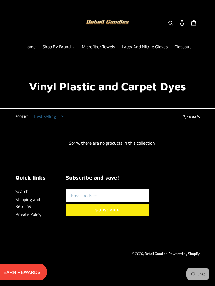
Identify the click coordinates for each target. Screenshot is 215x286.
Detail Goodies (156, 253)
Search (22, 191)
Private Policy (28, 214)
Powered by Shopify (184, 253)
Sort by (21, 116)
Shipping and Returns (27, 202)
